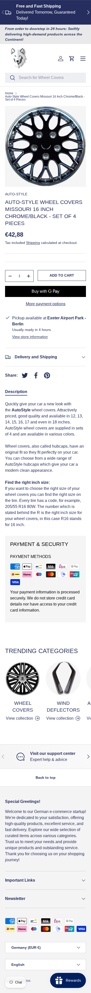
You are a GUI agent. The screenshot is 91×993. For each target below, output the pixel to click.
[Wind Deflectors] (63, 678)
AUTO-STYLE (16, 194)
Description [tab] (16, 392)
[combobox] (45, 78)
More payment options (45, 304)
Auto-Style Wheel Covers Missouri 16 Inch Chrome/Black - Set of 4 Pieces (45, 98)
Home (9, 93)
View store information (30, 337)
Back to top (46, 777)
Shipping (33, 243)
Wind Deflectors (63, 706)
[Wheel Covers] (22, 678)
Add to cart (62, 275)
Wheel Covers (22, 706)
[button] (71, 58)
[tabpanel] (45, 464)
